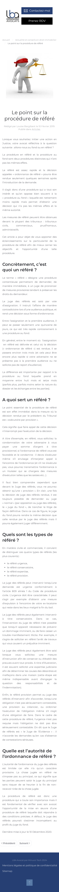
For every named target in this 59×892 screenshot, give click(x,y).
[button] (29, 882)
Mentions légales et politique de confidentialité (29, 865)
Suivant (24, 843)
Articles (36, 129)
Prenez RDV (37, 21)
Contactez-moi (39, 10)
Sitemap (7, 871)
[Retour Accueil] (12, 16)
